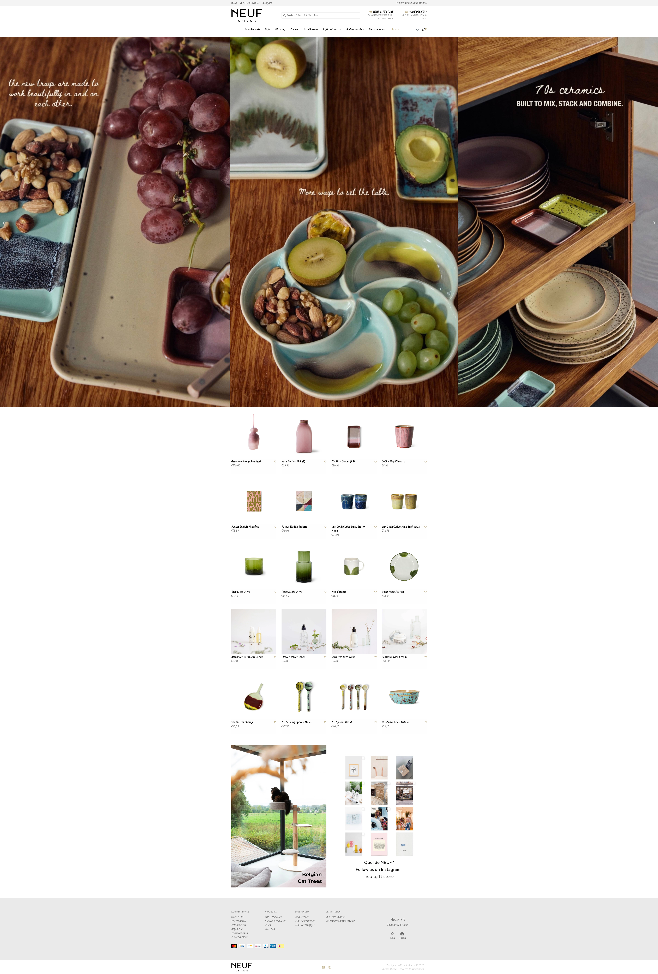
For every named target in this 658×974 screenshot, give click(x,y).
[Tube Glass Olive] (253, 566)
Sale (397, 29)
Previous (11, 223)
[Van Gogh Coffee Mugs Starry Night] (354, 501)
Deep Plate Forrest (393, 591)
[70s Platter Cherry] (253, 697)
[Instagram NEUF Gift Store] (330, 967)
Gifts (267, 29)
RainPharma (310, 29)
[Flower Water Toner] (304, 631)
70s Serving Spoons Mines (297, 722)
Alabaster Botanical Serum (247, 657)
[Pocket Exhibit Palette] (304, 501)
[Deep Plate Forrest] (404, 566)
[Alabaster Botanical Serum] (253, 631)
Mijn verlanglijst (304, 925)
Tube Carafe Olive (292, 591)
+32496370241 (337, 917)
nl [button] (235, 3)
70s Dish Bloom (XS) (343, 461)
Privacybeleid (239, 937)
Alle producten (273, 917)
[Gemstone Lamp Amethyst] (253, 436)
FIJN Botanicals (332, 29)
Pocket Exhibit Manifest (245, 526)
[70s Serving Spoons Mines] (304, 697)
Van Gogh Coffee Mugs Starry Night (348, 528)
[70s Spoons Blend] (354, 697)
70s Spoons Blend (342, 722)
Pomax (294, 29)
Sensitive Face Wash (343, 657)
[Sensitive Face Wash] (354, 631)
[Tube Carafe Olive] (304, 566)
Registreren (302, 917)
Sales (268, 925)
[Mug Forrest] (354, 566)
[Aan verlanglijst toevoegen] (275, 461)
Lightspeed (418, 968)
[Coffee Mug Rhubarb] (404, 436)
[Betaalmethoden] (235, 946)
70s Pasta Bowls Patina (395, 722)
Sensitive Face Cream (394, 657)
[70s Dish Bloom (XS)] (354, 436)
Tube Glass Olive (240, 591)
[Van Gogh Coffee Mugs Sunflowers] (404, 501)
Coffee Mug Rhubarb (393, 461)
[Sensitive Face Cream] (404, 631)
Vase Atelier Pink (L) (293, 461)
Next (646, 223)
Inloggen (267, 3)
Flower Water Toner (293, 657)
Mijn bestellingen (305, 921)
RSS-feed (270, 929)
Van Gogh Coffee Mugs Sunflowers (401, 526)
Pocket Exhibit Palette (294, 526)
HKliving (280, 29)
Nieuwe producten (275, 921)
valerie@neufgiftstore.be (340, 921)
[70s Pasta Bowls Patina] (404, 697)
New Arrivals (252, 29)
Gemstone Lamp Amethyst (246, 461)
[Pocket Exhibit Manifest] (253, 501)
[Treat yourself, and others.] (253, 15)
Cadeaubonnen (377, 29)
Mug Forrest (339, 591)
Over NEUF (237, 917)
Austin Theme (389, 968)
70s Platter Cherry (242, 722)
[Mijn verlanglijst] (417, 29)
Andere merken (355, 29)
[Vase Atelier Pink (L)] (304, 436)
